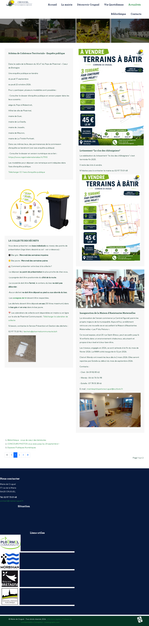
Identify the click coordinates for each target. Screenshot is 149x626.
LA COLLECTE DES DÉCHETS (23, 241)
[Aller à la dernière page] (27, 455)
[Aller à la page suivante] (23, 455)
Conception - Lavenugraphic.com (46, 622)
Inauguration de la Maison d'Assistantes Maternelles (107, 313)
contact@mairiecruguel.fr (12, 501)
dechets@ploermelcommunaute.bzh (40, 332)
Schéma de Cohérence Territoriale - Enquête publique (36, 53)
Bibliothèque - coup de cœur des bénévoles (26, 440)
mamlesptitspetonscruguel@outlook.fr (105, 389)
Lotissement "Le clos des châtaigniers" (100, 151)
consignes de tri (20, 298)
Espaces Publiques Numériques (21, 448)
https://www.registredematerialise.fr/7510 (27, 157)
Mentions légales (54, 619)
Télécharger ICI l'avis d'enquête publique (26, 172)
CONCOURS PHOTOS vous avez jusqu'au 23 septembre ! (33, 444)
